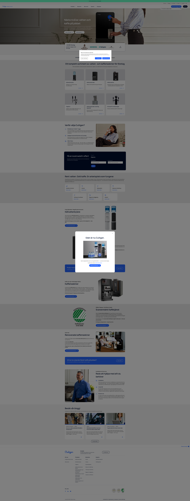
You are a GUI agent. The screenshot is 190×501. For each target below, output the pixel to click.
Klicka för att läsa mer (94, 265)
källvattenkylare (99, 262)
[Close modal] (112, 233)
